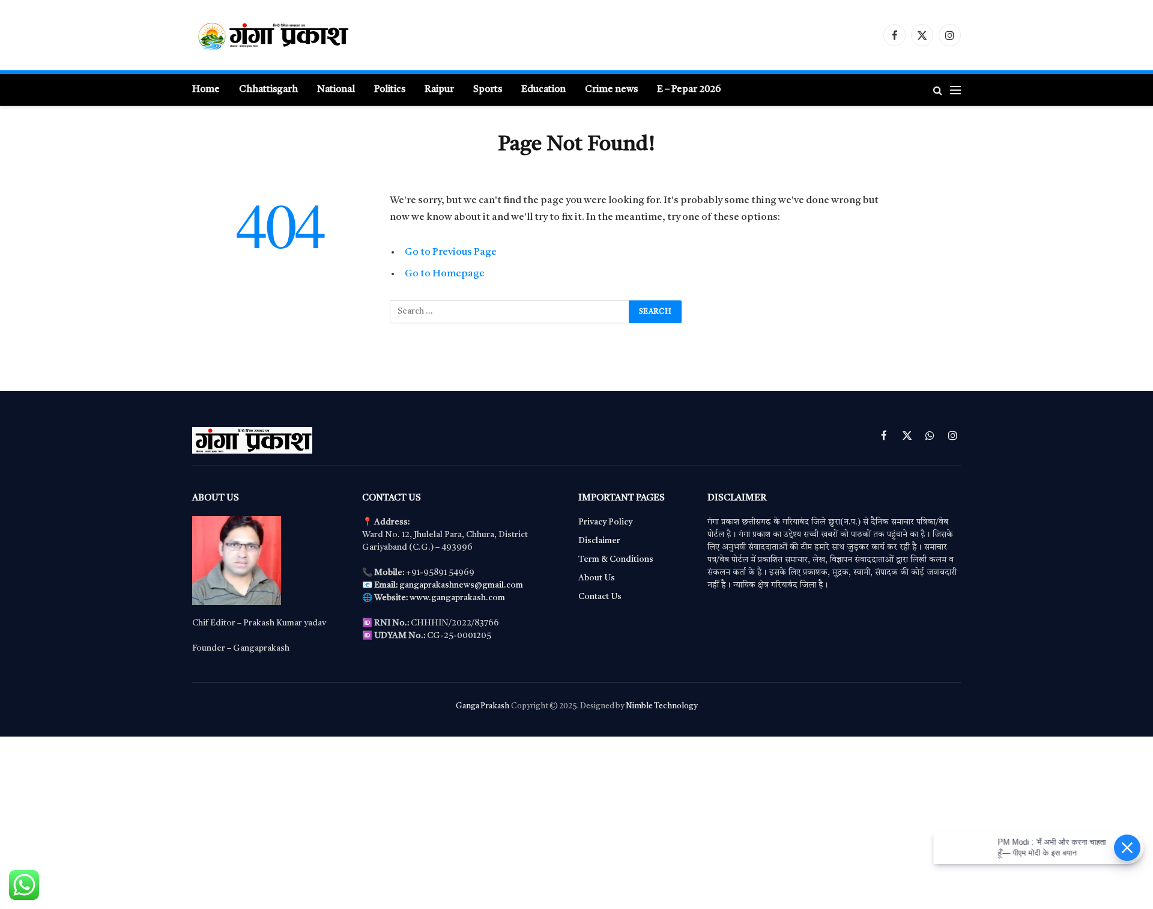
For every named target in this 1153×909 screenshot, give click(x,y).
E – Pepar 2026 (689, 89)
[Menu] (955, 89)
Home (206, 89)
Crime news (611, 89)
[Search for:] (510, 311)
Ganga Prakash (482, 706)
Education (543, 89)
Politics (389, 89)
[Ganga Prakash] (309, 35)
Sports (487, 89)
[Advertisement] (360, 821)
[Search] (938, 89)
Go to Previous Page (451, 252)
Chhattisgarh (268, 89)
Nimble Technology (661, 706)
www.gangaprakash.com (457, 598)
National (336, 89)
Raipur (439, 89)
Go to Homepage (445, 274)
